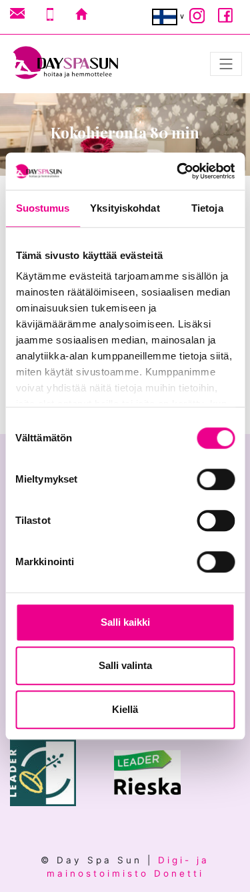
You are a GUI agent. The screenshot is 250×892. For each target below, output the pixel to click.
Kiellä (125, 709)
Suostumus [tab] (43, 208)
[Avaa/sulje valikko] (226, 64)
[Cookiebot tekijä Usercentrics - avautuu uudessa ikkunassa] (178, 171)
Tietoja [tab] (207, 208)
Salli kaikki (125, 622)
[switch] (216, 479)
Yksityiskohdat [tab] (124, 208)
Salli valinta (125, 665)
